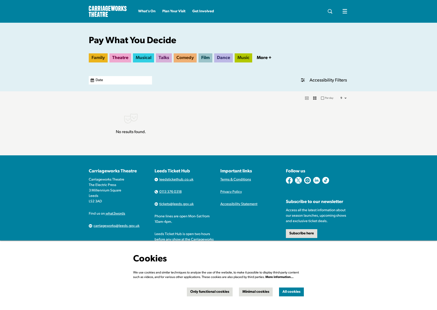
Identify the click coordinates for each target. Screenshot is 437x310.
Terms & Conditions (235, 179)
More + (264, 58)
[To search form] (330, 11)
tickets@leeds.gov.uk (176, 204)
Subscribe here (301, 233)
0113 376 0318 (170, 192)
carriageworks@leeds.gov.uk (117, 226)
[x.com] (298, 180)
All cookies (291, 292)
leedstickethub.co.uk (176, 179)
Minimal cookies (255, 292)
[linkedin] (316, 180)
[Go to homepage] (108, 11)
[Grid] (314, 98)
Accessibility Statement (238, 204)
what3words (115, 214)
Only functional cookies (209, 292)
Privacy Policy (231, 192)
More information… (279, 277)
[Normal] (306, 98)
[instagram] (307, 180)
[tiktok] (325, 180)
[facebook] (289, 180)
